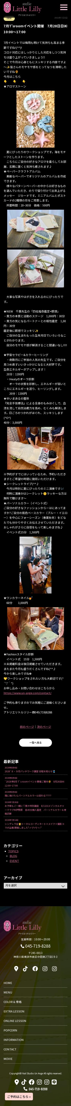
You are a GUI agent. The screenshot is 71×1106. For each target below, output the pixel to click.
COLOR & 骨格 (13, 1002)
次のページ (44, 727)
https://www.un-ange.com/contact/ (27, 693)
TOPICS (13, 851)
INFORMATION (14, 1040)
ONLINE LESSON (15, 1021)
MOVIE (8, 1059)
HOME (8, 983)
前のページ (27, 727)
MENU (8, 992)
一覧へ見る (35, 742)
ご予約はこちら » (19, 1096)
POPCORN (10, 1030)
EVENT (14, 861)
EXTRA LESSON (14, 1011)
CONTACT (10, 1049)
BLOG (13, 856)
